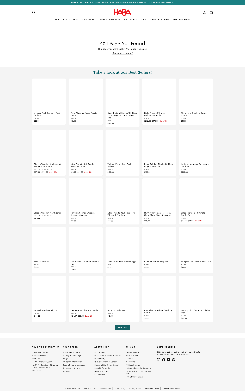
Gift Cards (36, 370)
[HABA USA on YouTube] (168, 359)
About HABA (100, 352)
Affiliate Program (133, 365)
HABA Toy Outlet (101, 371)
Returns (66, 371)
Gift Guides (130, 19)
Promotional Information (74, 365)
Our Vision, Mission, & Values (107, 355)
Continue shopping (122, 53)
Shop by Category (110, 19)
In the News (99, 374)
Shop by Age (89, 19)
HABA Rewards (132, 352)
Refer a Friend (132, 355)
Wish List (36, 359)
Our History (99, 359)
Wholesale (130, 362)
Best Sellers (70, 19)
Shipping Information (72, 362)
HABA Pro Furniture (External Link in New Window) (45, 366)
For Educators (181, 19)
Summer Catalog (159, 19)
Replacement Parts (71, 368)
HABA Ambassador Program (138, 368)
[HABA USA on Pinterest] (173, 359)
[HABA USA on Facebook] (163, 359)
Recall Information (102, 368)
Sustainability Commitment (106, 365)
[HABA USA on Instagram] (158, 359)
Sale (143, 19)
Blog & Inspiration (40, 352)
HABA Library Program (42, 362)
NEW (57, 19)
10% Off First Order (134, 377)
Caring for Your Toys (72, 355)
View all (122, 327)
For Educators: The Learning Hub (138, 372)
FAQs (65, 359)
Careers (129, 359)
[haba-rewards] (199, 12)
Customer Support (71, 352)
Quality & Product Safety (105, 362)
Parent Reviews (39, 355)
